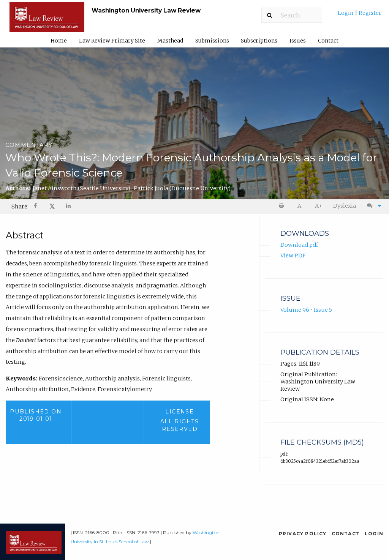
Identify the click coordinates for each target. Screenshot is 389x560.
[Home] (47, 20)
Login (346, 12)
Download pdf (299, 244)
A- (300, 205)
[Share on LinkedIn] (68, 206)
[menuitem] (359, 16)
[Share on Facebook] (36, 206)
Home (59, 40)
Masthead (170, 40)
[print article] (283, 206)
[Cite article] (372, 206)
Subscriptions (259, 40)
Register (369, 12)
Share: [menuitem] (19, 206)
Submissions (212, 40)
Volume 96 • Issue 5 (306, 309)
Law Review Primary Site (112, 40)
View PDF (293, 255)
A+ (318, 205)
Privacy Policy (303, 533)
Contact (328, 40)
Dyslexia (344, 205)
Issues (297, 40)
